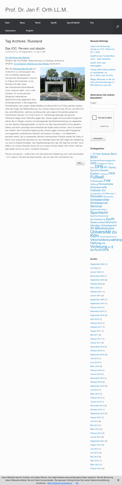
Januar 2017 (95, 342)
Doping (112, 167)
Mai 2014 (94, 425)
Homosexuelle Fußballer (98, 188)
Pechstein (96, 196)
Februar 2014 (96, 433)
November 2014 (97, 405)
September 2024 (97, 264)
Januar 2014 (95, 436)
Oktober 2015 (96, 381)
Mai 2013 (94, 456)
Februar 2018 (96, 323)
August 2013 (95, 444)
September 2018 (97, 315)
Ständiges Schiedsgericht (103, 225)
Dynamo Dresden (99, 170)
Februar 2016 (96, 370)
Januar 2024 (95, 271)
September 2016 (97, 354)
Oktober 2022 (96, 283)
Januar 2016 (95, 374)
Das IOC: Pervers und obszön (25, 48)
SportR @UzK (73, 22)
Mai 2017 (94, 334)
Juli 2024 (94, 268)
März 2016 (94, 366)
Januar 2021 (95, 295)
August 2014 (95, 417)
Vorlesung (98, 246)
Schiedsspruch (99, 203)
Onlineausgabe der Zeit (23, 68)
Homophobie (105, 184)
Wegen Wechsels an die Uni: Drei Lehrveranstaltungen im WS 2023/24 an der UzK (102, 82)
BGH (93, 157)
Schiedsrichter (100, 199)
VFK (103, 243)
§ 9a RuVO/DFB (101, 248)
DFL (106, 167)
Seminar (96, 206)
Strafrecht (111, 222)
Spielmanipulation (98, 209)
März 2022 (94, 287)
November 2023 (97, 275)
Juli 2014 (94, 421)
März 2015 (94, 393)
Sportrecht (99, 212)
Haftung (94, 184)
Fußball (97, 177)
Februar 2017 (96, 338)
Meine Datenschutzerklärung (59, 483)
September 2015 (97, 385)
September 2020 (97, 299)
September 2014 (97, 413)
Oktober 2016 (96, 350)
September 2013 (97, 440)
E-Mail (93, 102)
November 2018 (97, 311)
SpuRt (54, 22)
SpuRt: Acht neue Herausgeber (98, 64)
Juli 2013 (94, 448)
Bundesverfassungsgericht (102, 160)
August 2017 (95, 330)
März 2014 (94, 429)
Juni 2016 (94, 362)
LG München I (108, 193)
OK (77, 483)
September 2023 (97, 279)
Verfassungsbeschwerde (108, 236)
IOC (104, 190)
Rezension (109, 196)
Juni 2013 (94, 452)
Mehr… (80, 163)
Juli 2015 (94, 389)
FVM (107, 180)
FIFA (112, 173)
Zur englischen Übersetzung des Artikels (31, 63)
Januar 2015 (95, 401)
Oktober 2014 (96, 409)
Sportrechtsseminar (99, 215)
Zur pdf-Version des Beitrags (17, 57)
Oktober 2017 (96, 326)
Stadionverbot (97, 222)
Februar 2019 (96, 307)
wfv (109, 246)
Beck (114, 154)
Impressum (10, 30)
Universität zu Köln (103, 233)
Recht (37, 22)
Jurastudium (96, 193)
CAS (93, 163)
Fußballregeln (96, 180)
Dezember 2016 (97, 346)
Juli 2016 (94, 358)
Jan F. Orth (41, 51)
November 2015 (97, 378)
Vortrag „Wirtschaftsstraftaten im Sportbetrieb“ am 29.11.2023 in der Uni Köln (103, 72)
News (22, 22)
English (29, 30)
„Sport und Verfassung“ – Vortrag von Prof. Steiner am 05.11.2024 (102, 49)
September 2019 (97, 303)
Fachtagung (104, 174)
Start (7, 22)
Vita (92, 22)
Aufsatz (106, 154)
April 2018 (94, 319)
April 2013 (94, 460)
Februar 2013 (96, 468)
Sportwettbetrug (97, 219)
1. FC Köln (95, 153)
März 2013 (94, 464)
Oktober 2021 (96, 291)
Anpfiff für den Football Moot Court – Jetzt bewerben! (102, 57)
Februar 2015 (96, 397)
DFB (99, 166)
